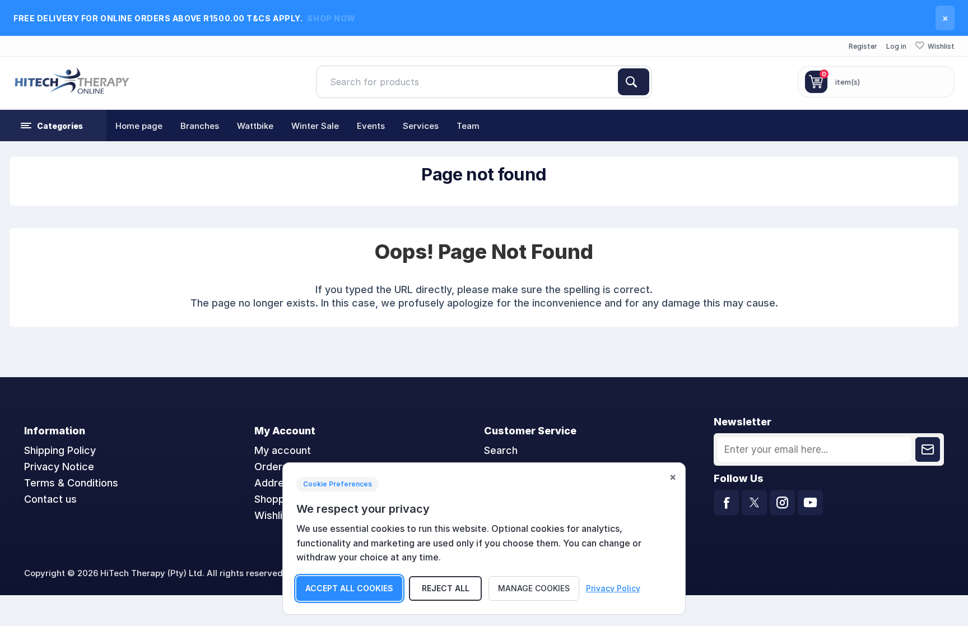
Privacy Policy (613, 588)
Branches (199, 125)
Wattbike (255, 125)
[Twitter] (754, 502)
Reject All (445, 588)
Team (468, 125)
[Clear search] (613, 81)
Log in (896, 46)
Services (421, 125)
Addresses (280, 483)
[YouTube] (810, 502)
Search (633, 81)
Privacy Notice (59, 466)
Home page (138, 125)
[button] (53, 125)
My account (282, 450)
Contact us (50, 499)
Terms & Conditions (71, 483)
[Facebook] (726, 502)
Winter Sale (315, 125)
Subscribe (927, 449)
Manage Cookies (534, 588)
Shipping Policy (60, 450)
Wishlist (273, 515)
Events (371, 125)
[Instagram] (782, 502)
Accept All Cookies (349, 588)
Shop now (331, 18)
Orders (271, 466)
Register (863, 46)
